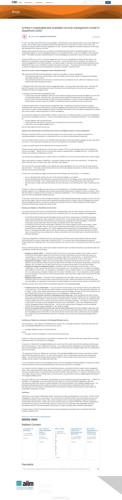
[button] (29, 2)
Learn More (65, 488)
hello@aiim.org (45, 494)
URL (77, 166)
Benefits (64, 486)
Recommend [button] (96, 36)
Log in (108, 2)
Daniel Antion (60, 431)
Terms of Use (89, 486)
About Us (88, 485)
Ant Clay (43, 437)
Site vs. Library (59, 429)
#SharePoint (26, 416)
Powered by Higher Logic (61, 498)
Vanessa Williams (77, 437)
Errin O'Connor (92, 437)
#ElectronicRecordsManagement (40, 416)
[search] (85, 2)
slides (39, 44)
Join (63, 485)
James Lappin (35, 36)
